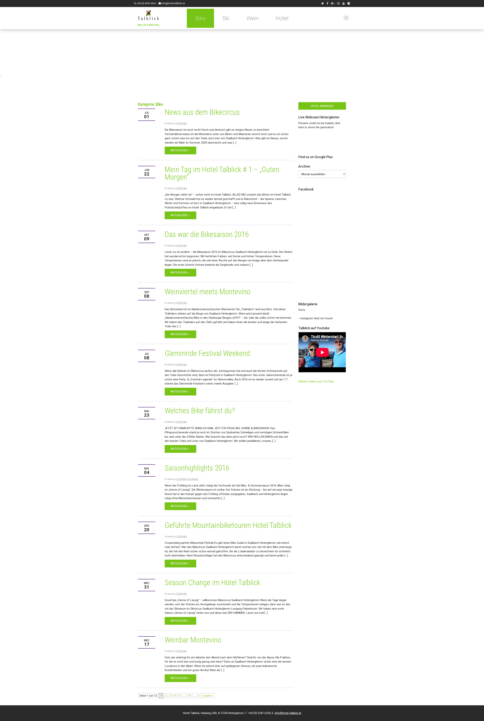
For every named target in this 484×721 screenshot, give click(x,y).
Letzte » (208, 695)
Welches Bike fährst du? (200, 410)
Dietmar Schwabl (187, 479)
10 (189, 695)
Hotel (282, 18)
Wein (253, 18)
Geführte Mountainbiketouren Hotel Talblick (228, 525)
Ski (226, 18)
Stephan (181, 123)
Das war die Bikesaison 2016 (207, 234)
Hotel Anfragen (322, 106)
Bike (200, 18)
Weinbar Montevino (193, 640)
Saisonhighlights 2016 (197, 468)
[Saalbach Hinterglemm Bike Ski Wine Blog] (148, 14)
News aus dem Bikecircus (202, 112)
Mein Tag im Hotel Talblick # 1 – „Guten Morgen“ (222, 173)
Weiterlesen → (180, 150)
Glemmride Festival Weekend (207, 353)
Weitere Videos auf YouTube (316, 381)
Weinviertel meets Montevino (207, 291)
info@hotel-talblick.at (173, 3)
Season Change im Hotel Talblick (212, 582)
